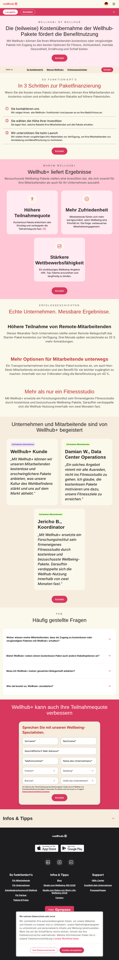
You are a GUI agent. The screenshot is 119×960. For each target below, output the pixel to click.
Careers (59, 897)
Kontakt (59, 58)
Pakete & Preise (21, 900)
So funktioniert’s (35, 70)
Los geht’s (10, 12)
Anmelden (28, 12)
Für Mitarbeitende (21, 880)
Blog (59, 880)
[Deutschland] (106, 4)
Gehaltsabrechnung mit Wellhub (21, 890)
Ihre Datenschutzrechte (44, 950)
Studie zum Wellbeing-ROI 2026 (59, 885)
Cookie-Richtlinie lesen (66, 938)
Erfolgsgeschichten (77, 70)
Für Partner (21, 895)
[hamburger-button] (113, 4)
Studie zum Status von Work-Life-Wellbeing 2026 (59, 891)
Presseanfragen (98, 890)
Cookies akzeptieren (72, 950)
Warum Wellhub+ (55, 70)
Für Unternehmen (21, 885)
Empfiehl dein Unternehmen (98, 885)
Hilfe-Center (98, 880)
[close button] (113, 12)
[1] (44, 228)
